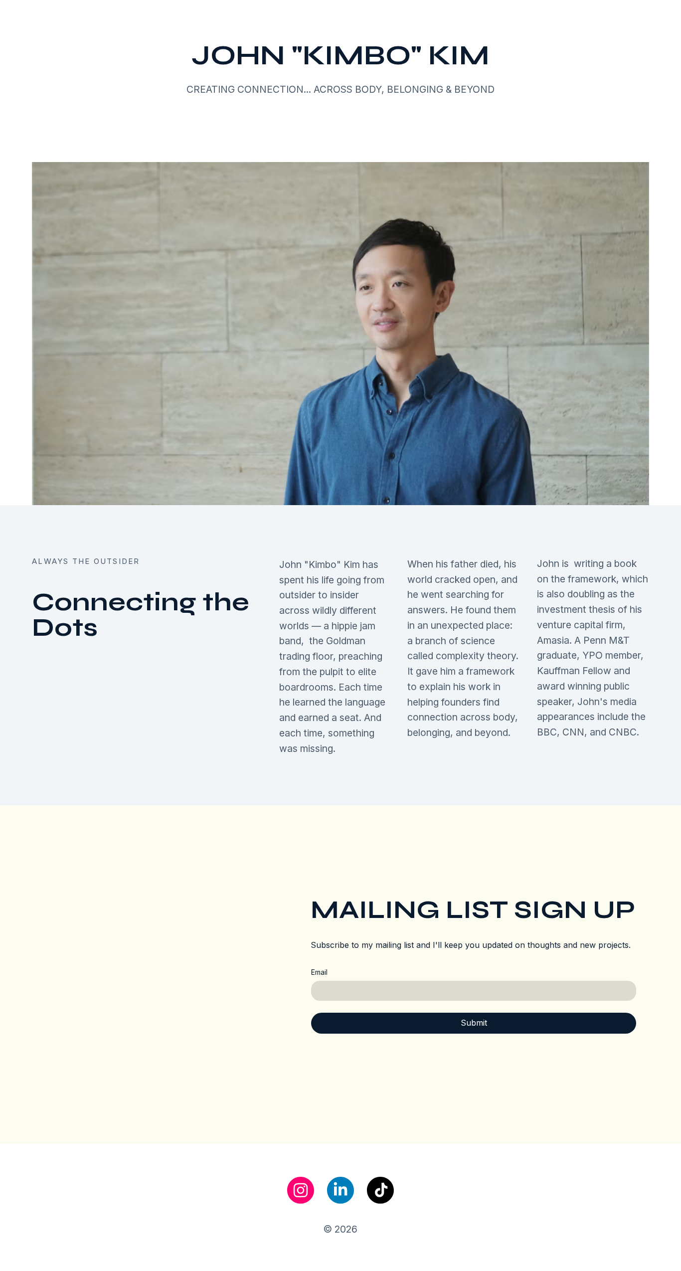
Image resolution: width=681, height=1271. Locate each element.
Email (319, 972)
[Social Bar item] (300, 1190)
